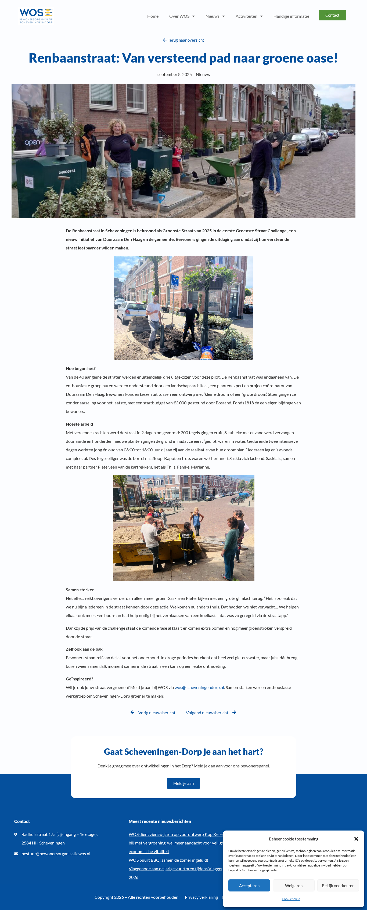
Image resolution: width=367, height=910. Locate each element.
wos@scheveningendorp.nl (199, 687)
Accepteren (249, 885)
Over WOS (179, 16)
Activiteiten (246, 16)
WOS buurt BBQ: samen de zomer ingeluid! (168, 859)
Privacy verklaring (201, 897)
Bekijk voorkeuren (338, 885)
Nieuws (213, 16)
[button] (356, 839)
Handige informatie (291, 16)
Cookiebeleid (291, 899)
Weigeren (294, 885)
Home (153, 16)
